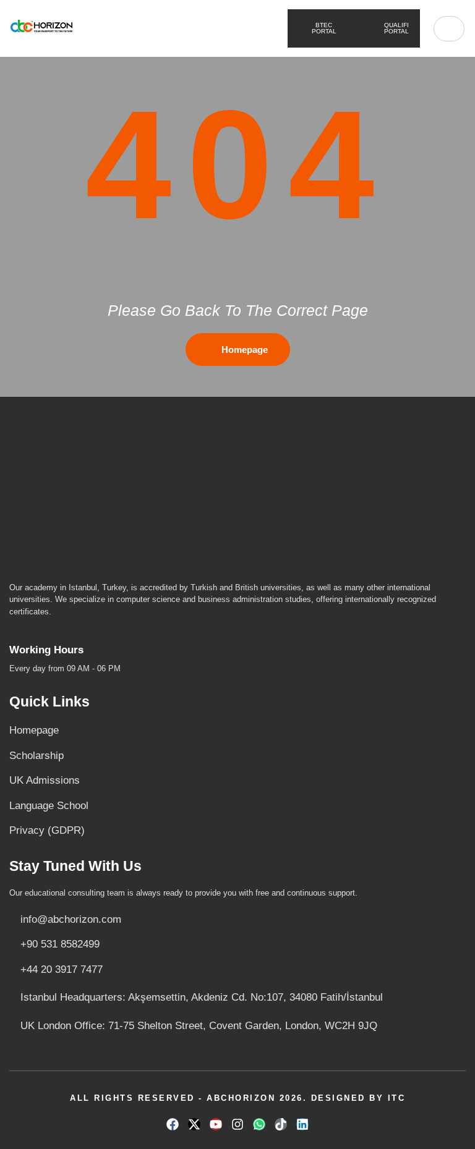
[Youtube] (216, 1124)
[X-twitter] (194, 1124)
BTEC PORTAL (235, 28)
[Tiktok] (281, 1124)
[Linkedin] (302, 1124)
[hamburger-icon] (449, 28)
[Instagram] (237, 1124)
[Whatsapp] (259, 1124)
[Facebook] (172, 1124)
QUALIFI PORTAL (396, 28)
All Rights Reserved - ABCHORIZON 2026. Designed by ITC (237, 1098)
